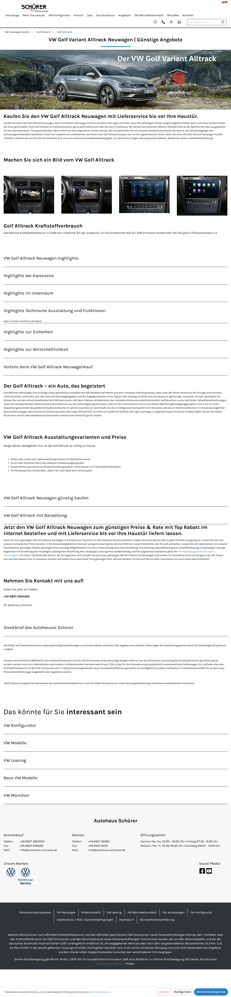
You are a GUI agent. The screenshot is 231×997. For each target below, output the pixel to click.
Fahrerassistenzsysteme (35, 912)
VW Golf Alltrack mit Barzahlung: (36, 515)
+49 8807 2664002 (32, 841)
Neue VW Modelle (20, 777)
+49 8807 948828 (31, 845)
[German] (226, 2)
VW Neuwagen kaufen (17, 32)
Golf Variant (43, 32)
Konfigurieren (182, 991)
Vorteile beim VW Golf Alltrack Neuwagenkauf (48, 366)
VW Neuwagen (66, 912)
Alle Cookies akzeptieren (211, 991)
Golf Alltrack (64, 32)
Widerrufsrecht (91, 912)
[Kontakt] (163, 22)
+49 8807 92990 (99, 841)
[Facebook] (202, 870)
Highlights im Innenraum (28, 293)
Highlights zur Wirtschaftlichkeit (36, 349)
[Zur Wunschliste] (155, 22)
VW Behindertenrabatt (142, 912)
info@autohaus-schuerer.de (38, 850)
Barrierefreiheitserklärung (157, 919)
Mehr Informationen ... (101, 992)
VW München (16, 795)
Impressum (126, 919)
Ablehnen (163, 991)
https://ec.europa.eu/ (111, 963)
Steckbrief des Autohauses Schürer (38, 627)
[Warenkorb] (179, 22)
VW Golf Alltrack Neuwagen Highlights (41, 258)
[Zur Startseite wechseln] (34, 8)
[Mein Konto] (171, 22)
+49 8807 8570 (98, 845)
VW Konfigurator (20, 725)
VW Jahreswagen (173, 912)
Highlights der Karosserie (29, 275)
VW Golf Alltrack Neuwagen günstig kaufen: (46, 497)
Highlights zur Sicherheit (28, 331)
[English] (223, 2)
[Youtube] (209, 870)
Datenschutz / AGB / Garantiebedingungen (85, 919)
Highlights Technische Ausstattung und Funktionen (54, 310)
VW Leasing (15, 760)
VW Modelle (15, 742)
